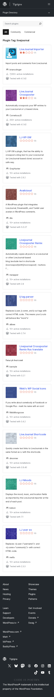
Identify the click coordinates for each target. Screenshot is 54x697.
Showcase (33, 584)
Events (31, 613)
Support (7, 613)
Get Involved (35, 608)
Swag (32, 622)
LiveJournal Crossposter (27, 93)
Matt (7, 636)
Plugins (31, 594)
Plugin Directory (10, 12)
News (6, 589)
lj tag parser (27, 296)
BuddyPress (10, 646)
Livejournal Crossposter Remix (31, 241)
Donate (33, 617)
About (6, 584)
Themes (32, 589)
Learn (5, 608)
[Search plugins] (40, 23)
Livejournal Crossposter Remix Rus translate (34, 348)
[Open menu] (49, 4)
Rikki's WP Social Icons (33, 388)
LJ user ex (26, 529)
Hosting (7, 594)
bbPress (8, 641)
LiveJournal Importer (32, 49)
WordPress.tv (11, 622)
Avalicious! (26, 190)
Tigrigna (13, 659)
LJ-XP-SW (25, 137)
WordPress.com (12, 631)
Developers (8, 617)
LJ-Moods (25, 480)
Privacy (6, 599)
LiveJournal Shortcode (33, 434)
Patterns (32, 599)
